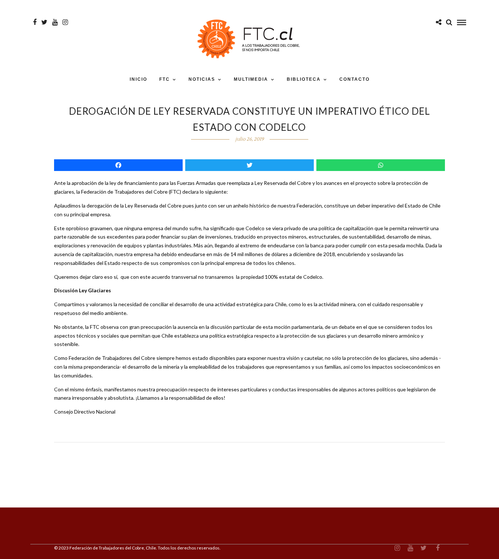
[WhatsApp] (380, 165)
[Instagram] (65, 22)
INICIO (138, 79)
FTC (164, 79)
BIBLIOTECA (304, 79)
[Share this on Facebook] (118, 165)
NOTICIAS (201, 79)
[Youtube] (55, 22)
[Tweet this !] (249, 165)
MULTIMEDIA (251, 79)
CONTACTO (354, 79)
